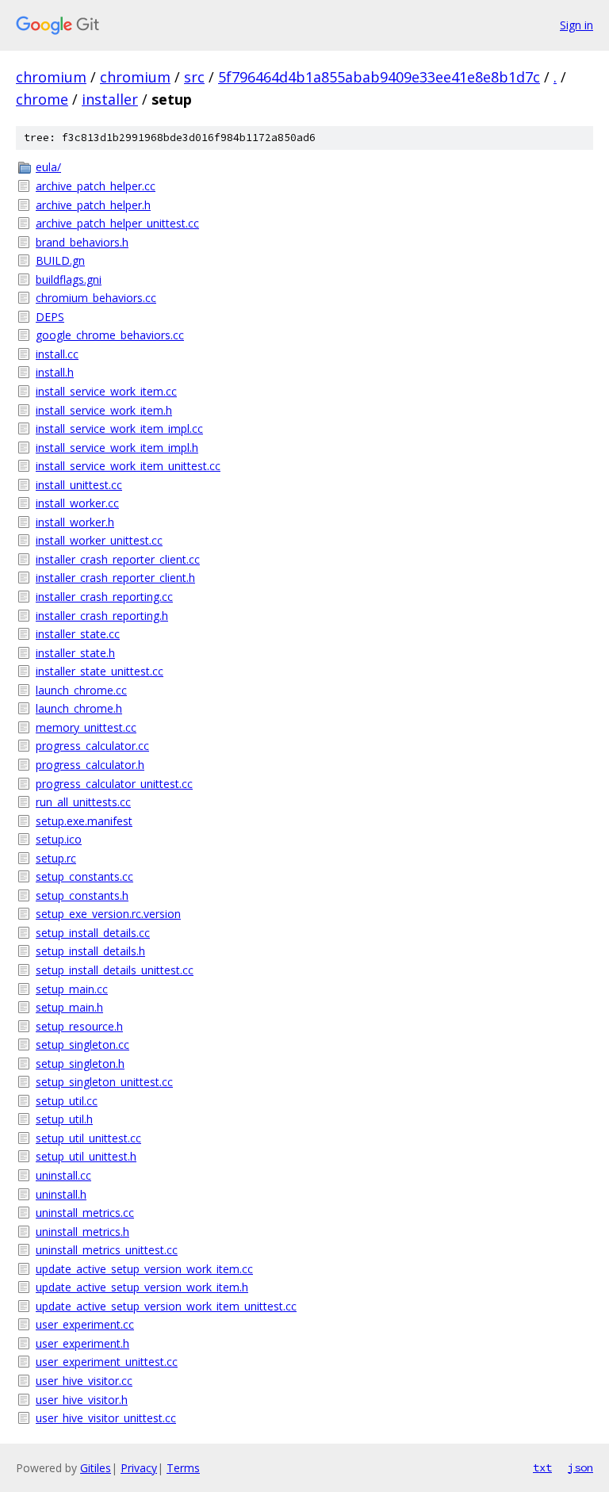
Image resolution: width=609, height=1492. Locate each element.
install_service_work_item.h (104, 410)
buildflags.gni (69, 279)
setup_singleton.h (80, 1063)
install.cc (57, 354)
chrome (42, 99)
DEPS (50, 316)
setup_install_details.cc (93, 932)
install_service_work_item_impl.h (117, 447)
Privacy (139, 1467)
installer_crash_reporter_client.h (115, 577)
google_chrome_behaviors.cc (110, 334)
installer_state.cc (78, 633)
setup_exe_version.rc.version (108, 913)
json (580, 1467)
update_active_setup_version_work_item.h (142, 1287)
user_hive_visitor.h (82, 1399)
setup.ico (59, 839)
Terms (183, 1467)
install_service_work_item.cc (106, 391)
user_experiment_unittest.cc (107, 1361)
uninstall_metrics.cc (85, 1212)
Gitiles (95, 1467)
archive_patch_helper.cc (95, 185)
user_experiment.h (82, 1343)
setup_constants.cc (84, 876)
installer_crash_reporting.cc (104, 596)
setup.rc (56, 858)
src (194, 76)
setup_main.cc (72, 989)
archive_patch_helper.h (93, 204)
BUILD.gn (60, 260)
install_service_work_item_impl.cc (119, 428)
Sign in (576, 25)
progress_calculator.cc (92, 745)
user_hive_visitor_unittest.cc (106, 1417)
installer (110, 99)
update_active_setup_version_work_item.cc (144, 1268)
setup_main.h (69, 1007)
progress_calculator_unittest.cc (114, 783)
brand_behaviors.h (82, 242)
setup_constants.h (82, 895)
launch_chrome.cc (81, 690)
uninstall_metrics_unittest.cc (107, 1249)
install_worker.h (75, 522)
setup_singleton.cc (82, 1044)
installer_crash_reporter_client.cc (118, 559)
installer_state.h (75, 652)
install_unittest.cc (79, 484)
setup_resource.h (79, 1026)
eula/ (48, 166)
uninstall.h (61, 1194)
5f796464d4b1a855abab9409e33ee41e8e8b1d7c (379, 76)
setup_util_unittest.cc (88, 1138)
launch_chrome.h (79, 708)
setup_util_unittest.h (86, 1156)
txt (542, 1467)
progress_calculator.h (90, 764)
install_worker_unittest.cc (99, 540)
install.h (55, 372)
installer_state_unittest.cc (99, 671)
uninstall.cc (63, 1175)
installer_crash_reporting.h (102, 615)
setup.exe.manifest (84, 820)
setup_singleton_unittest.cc (104, 1081)
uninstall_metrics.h (82, 1231)
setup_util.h (64, 1119)
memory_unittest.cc (86, 727)
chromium (51, 76)
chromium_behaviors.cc (96, 297)
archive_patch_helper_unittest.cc (117, 223)
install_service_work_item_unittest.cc (128, 465)
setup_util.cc (67, 1100)
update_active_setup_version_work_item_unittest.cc (166, 1306)
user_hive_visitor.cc (84, 1380)
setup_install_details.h (90, 950)
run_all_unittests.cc (83, 801)
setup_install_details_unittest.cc (114, 969)
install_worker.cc (77, 503)
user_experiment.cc (85, 1324)
